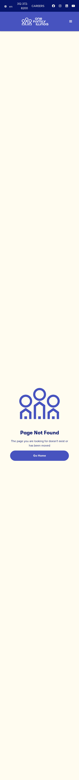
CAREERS (38, 6)
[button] (8, 6)
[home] (35, 21)
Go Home (39, 455)
